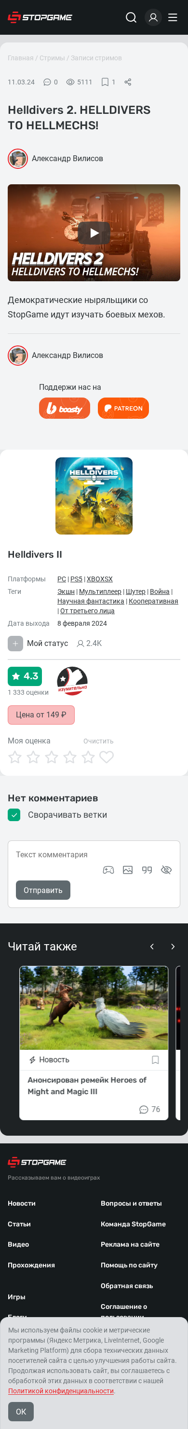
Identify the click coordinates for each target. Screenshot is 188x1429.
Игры (17, 1297)
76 (156, 1109)
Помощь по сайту (129, 1265)
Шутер (136, 591)
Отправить (43, 890)
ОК (21, 1411)
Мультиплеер (100, 591)
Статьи (19, 1224)
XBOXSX (100, 579)
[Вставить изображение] (128, 870)
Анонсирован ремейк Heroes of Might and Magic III (87, 1085)
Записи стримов (96, 58)
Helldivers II (35, 554)
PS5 (76, 579)
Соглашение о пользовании (124, 1312)
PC (61, 579)
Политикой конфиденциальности (61, 1391)
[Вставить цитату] (147, 870)
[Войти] (153, 17)
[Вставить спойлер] (166, 870)
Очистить (98, 741)
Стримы (52, 58)
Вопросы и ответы (131, 1203)
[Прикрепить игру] (108, 870)
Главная (21, 58)
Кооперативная (153, 601)
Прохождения (31, 1265)
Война (160, 591)
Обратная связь (127, 1286)
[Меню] (174, 17)
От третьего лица (87, 611)
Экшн (66, 591)
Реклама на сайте (130, 1244)
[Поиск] (131, 17)
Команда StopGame (133, 1224)
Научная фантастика (90, 601)
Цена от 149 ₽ (41, 714)
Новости (22, 1203)
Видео (18, 1244)
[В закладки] (156, 1060)
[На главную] (40, 17)
